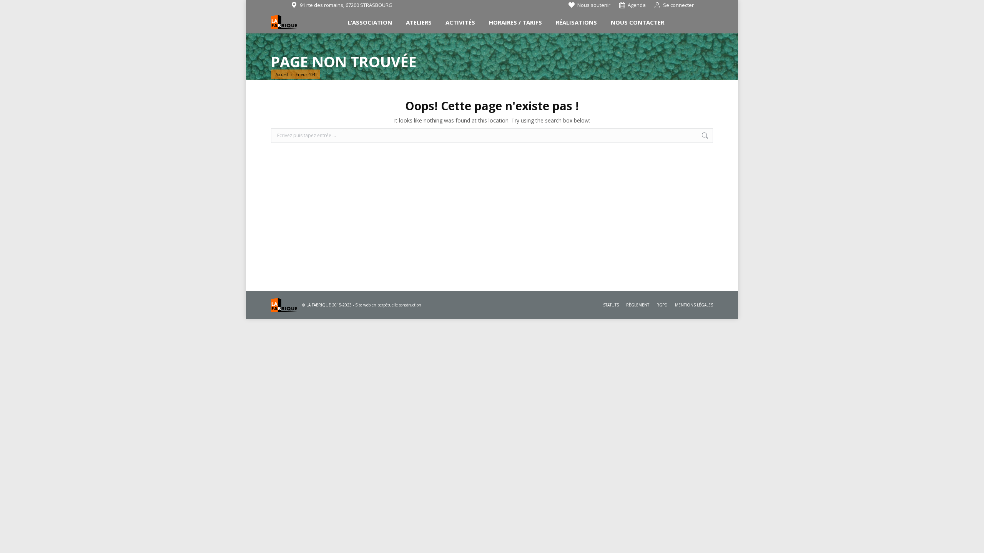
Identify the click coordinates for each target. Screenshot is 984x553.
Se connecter (678, 5)
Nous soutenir (593, 5)
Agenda (637, 5)
